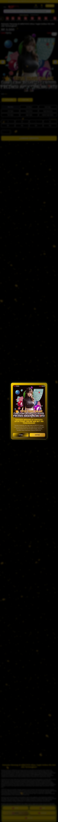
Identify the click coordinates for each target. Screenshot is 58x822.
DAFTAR (37, 434)
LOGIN (21, 434)
